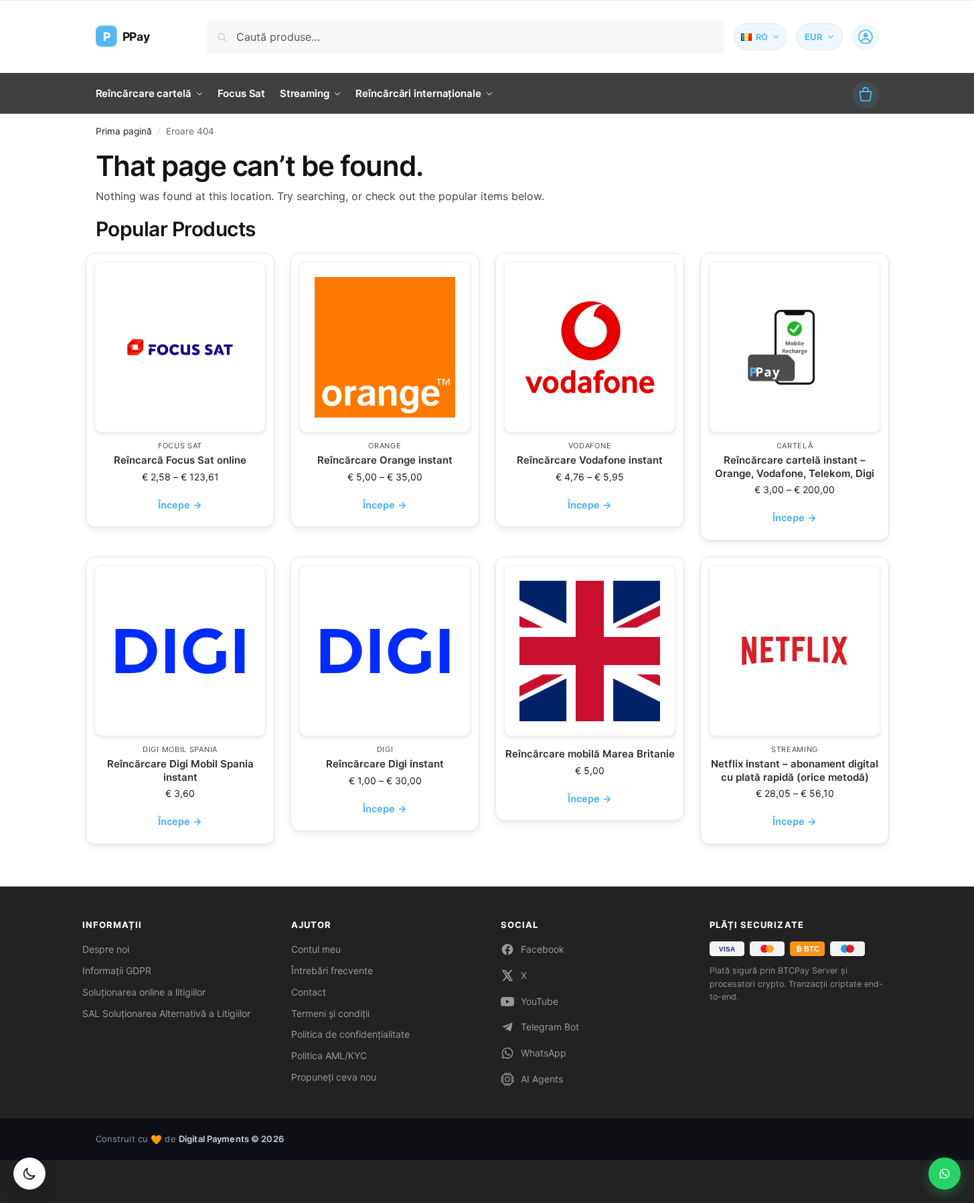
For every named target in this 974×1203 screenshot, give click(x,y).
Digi (384, 749)
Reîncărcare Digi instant (385, 763)
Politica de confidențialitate (350, 1034)
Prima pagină (124, 131)
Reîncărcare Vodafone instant (590, 460)
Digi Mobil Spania (180, 749)
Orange (384, 445)
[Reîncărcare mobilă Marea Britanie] (590, 651)
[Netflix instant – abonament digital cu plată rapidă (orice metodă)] (795, 651)
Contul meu (316, 949)
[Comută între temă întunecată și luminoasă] (29, 1174)
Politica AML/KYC (329, 1055)
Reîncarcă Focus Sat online (180, 460)
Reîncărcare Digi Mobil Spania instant (179, 770)
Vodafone (589, 445)
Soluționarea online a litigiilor (144, 992)
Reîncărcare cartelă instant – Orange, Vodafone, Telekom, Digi (794, 467)
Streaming (793, 749)
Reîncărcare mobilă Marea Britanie (589, 753)
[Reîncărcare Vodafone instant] (590, 347)
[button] (865, 95)
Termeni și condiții (330, 1013)
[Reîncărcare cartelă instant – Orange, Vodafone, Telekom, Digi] (795, 347)
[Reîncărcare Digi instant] (385, 651)
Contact (308, 992)
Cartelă (794, 445)
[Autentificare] (865, 36)
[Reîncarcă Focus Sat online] (180, 347)
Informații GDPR (116, 970)
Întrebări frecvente (332, 970)
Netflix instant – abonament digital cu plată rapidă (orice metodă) (794, 770)
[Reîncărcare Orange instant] (385, 347)
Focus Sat (179, 445)
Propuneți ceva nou (333, 1077)
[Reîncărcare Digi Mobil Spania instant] (180, 651)
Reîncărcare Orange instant (385, 460)
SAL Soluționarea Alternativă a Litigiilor (166, 1013)
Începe (180, 505)
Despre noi (105, 949)
